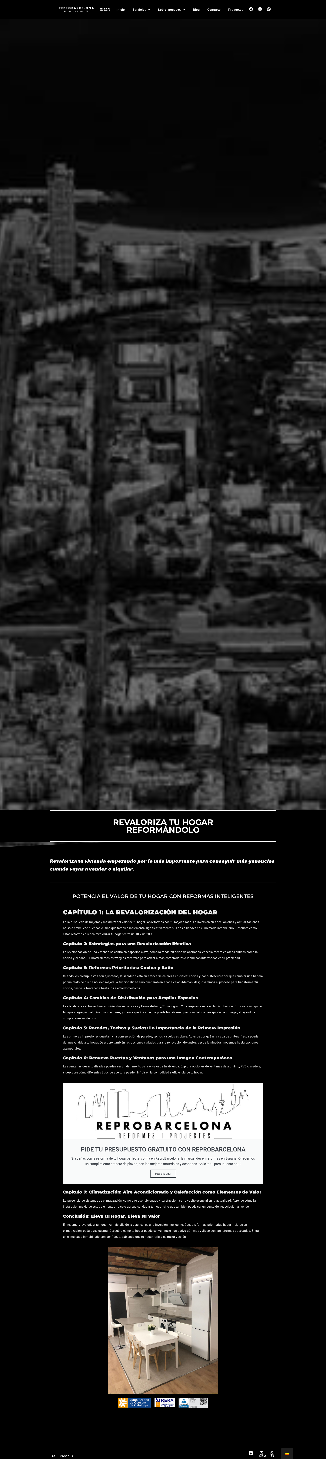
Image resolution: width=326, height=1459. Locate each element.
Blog (196, 9)
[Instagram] (260, 9)
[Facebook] (251, 9)
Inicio (120, 9)
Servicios (139, 9)
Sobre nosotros (170, 9)
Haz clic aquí (163, 1173)
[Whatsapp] (269, 9)
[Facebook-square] (251, 1453)
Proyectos (235, 9)
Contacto (214, 9)
